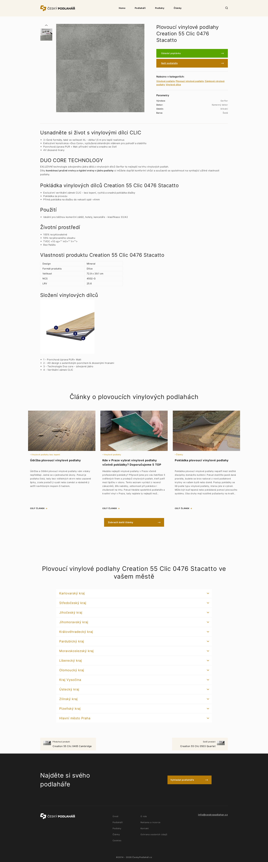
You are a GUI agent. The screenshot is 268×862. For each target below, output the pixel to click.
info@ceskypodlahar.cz (213, 814)
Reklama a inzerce (151, 822)
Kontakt (145, 828)
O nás (144, 816)
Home (122, 8)
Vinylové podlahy (165, 81)
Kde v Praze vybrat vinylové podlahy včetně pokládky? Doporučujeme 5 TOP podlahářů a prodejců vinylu (131, 465)
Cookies (117, 840)
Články (178, 8)
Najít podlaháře (169, 63)
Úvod (115, 816)
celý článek (37, 508)
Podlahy (159, 8)
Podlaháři (140, 8)
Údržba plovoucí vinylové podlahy (55, 460)
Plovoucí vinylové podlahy (190, 81)
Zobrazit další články (120, 522)
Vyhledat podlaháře (182, 779)
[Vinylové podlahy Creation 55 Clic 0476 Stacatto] (100, 68)
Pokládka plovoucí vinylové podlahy (202, 460)
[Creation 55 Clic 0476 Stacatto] (46, 34)
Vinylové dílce (173, 84)
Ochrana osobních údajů (154, 834)
